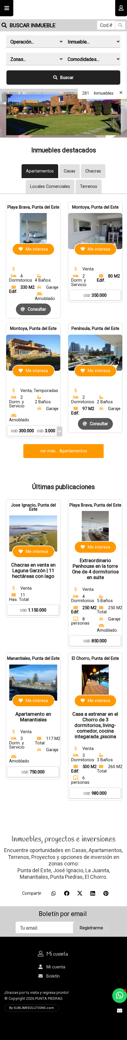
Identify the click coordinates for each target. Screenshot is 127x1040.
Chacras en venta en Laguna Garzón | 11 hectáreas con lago (33, 570)
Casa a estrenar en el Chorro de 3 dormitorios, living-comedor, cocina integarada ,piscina (95, 725)
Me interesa (37, 249)
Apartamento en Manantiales (33, 717)
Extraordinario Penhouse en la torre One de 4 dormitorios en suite (95, 569)
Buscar (67, 77)
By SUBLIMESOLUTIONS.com (31, 1008)
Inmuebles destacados (63, 150)
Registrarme (91, 928)
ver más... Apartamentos (63, 451)
